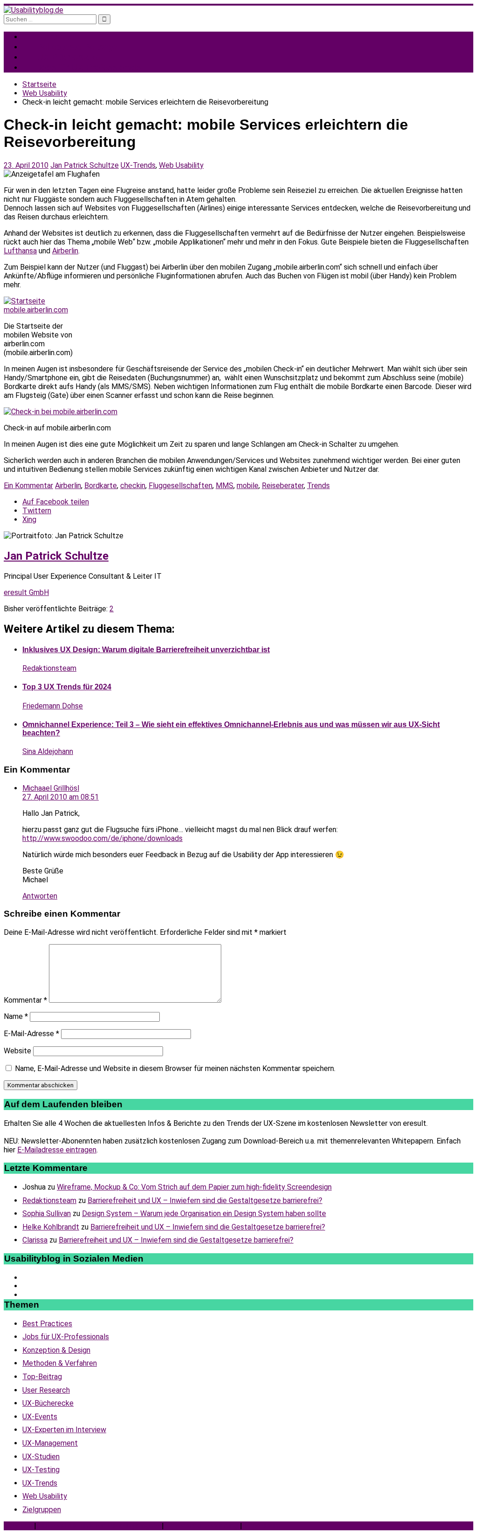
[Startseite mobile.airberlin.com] (39, 309)
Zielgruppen (41, 1509)
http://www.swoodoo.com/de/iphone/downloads (102, 838)
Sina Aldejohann (47, 751)
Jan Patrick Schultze (84, 165)
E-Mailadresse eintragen (56, 1149)
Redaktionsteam (49, 668)
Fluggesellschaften (180, 485)
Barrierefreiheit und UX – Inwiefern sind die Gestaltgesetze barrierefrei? (205, 1200)
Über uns (18, 1525)
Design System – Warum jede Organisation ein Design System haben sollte (204, 1213)
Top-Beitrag (42, 1376)
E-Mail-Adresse (31, 1033)
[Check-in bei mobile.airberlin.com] (60, 411)
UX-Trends (138, 165)
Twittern (36, 510)
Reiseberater (283, 485)
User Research (46, 1390)
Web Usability (181, 165)
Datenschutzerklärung (202, 1525)
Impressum (262, 1525)
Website (17, 1050)
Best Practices (47, 1323)
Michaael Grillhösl (50, 788)
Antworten (39, 896)
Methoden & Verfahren (59, 1363)
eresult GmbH (26, 592)
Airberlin (65, 250)
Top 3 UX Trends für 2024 (66, 687)
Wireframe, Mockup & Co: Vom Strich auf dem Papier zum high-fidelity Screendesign (194, 1187)
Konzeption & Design (56, 1350)
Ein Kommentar (28, 485)
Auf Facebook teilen (55, 501)
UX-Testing (41, 1469)
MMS (224, 485)
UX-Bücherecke (48, 1403)
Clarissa (35, 1240)
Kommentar (25, 1000)
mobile (248, 485)
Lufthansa (20, 250)
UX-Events (39, 1416)
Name (16, 1016)
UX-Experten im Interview (64, 1429)
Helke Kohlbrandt (50, 1227)
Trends (318, 485)
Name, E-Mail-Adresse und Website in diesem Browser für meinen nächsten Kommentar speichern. (175, 1068)
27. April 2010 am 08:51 (60, 797)
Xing (29, 519)
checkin (132, 485)
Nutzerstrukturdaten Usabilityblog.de (99, 1525)
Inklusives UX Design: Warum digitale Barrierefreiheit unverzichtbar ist (146, 650)
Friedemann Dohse (52, 705)
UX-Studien (41, 1456)
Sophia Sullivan (46, 1213)
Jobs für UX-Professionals (89, 67)
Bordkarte (100, 485)
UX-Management (50, 1443)
